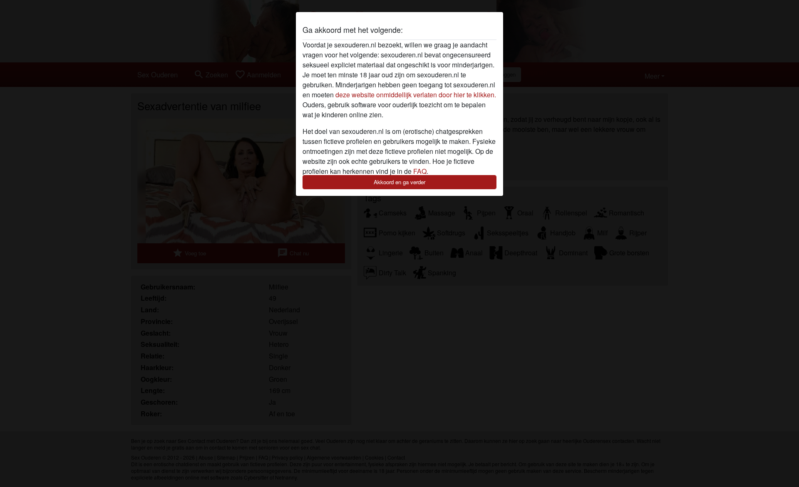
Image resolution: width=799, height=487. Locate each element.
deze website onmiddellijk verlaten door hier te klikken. (415, 94)
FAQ (420, 171)
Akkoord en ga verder (399, 182)
